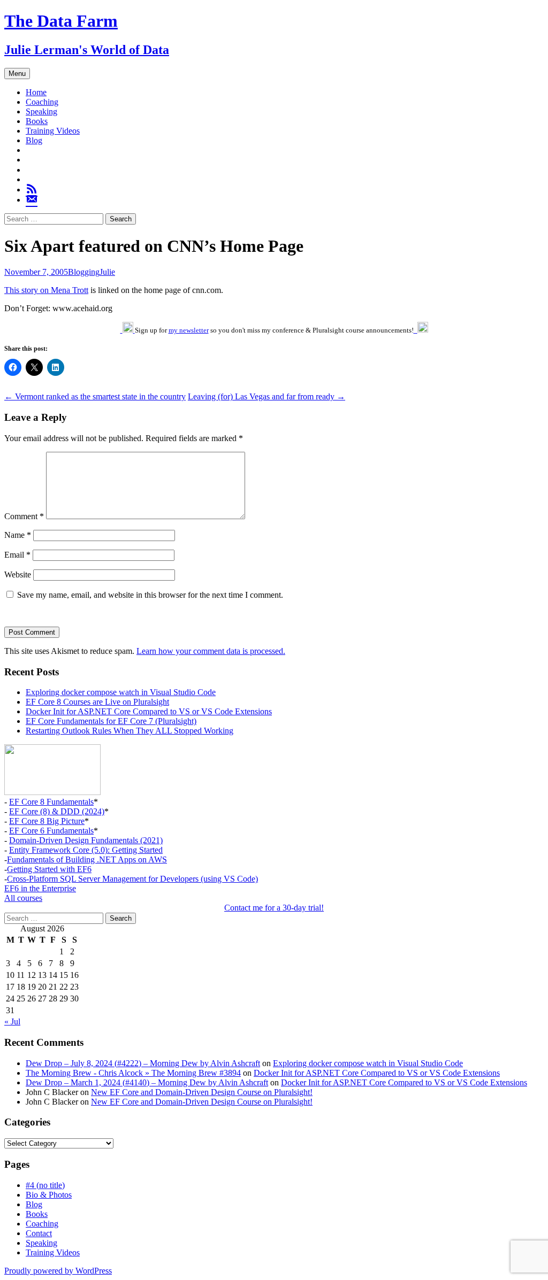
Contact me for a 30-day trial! (274, 907)
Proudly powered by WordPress (58, 1270)
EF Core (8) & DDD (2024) (56, 811)
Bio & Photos (49, 1194)
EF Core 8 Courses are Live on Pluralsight (97, 701)
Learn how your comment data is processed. (210, 651)
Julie (107, 271)
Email (17, 554)
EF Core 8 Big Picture (47, 821)
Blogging (84, 271)
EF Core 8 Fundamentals (51, 801)
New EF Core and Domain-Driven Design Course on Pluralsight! (202, 1092)
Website (17, 574)
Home (36, 92)
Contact (39, 1233)
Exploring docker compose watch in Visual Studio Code (121, 692)
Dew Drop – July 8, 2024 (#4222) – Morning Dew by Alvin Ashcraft (143, 1063)
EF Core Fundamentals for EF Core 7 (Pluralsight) (111, 721)
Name (17, 534)
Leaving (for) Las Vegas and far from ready (266, 396)
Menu (17, 74)
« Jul (12, 1021)
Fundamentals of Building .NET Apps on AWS (87, 859)
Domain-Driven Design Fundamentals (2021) (86, 840)
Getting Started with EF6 (49, 869)
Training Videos (53, 130)
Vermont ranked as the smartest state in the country (95, 396)
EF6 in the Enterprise (40, 888)
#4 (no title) (45, 1185)
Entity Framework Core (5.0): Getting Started (86, 849)
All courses (23, 898)
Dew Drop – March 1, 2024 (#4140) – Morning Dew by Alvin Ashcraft (147, 1082)
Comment (24, 516)
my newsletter (189, 330)
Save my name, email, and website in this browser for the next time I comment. (150, 594)
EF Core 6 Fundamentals (51, 830)
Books (37, 121)
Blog (34, 140)
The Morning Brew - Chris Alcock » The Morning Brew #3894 (133, 1072)
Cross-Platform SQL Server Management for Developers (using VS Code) (132, 878)
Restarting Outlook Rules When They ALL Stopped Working (129, 730)
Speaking (41, 111)
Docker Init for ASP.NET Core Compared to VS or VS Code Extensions (149, 711)
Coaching (42, 101)
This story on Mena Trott (46, 290)
